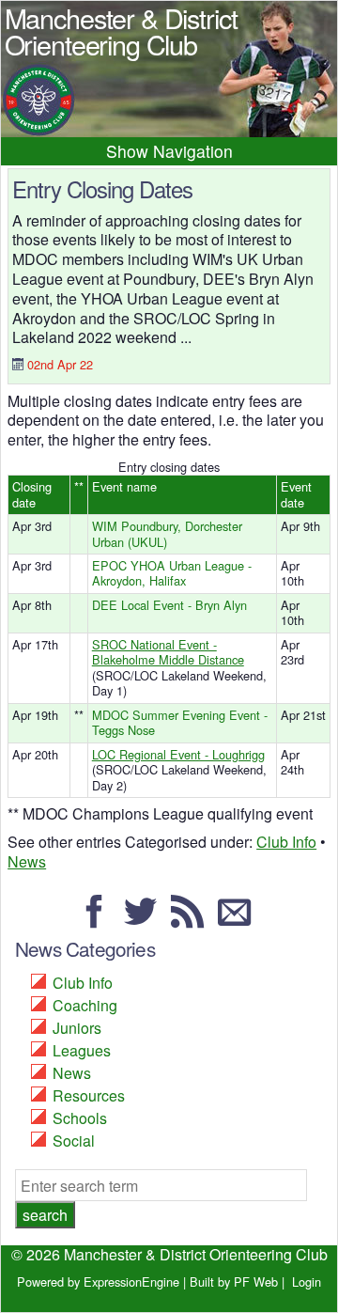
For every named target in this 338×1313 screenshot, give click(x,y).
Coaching (85, 1005)
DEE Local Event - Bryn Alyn (169, 605)
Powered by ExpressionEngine (98, 1281)
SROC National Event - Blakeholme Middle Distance (168, 652)
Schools (80, 1118)
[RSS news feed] (192, 919)
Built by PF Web (234, 1281)
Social (74, 1140)
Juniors (77, 1028)
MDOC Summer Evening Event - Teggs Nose (180, 723)
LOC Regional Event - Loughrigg (178, 754)
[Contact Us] (239, 919)
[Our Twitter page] (145, 919)
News (27, 861)
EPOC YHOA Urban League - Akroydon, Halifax (172, 573)
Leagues (82, 1050)
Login (306, 1281)
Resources (89, 1095)
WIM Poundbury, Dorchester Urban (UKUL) (167, 534)
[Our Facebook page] (99, 919)
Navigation (193, 151)
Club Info (286, 841)
